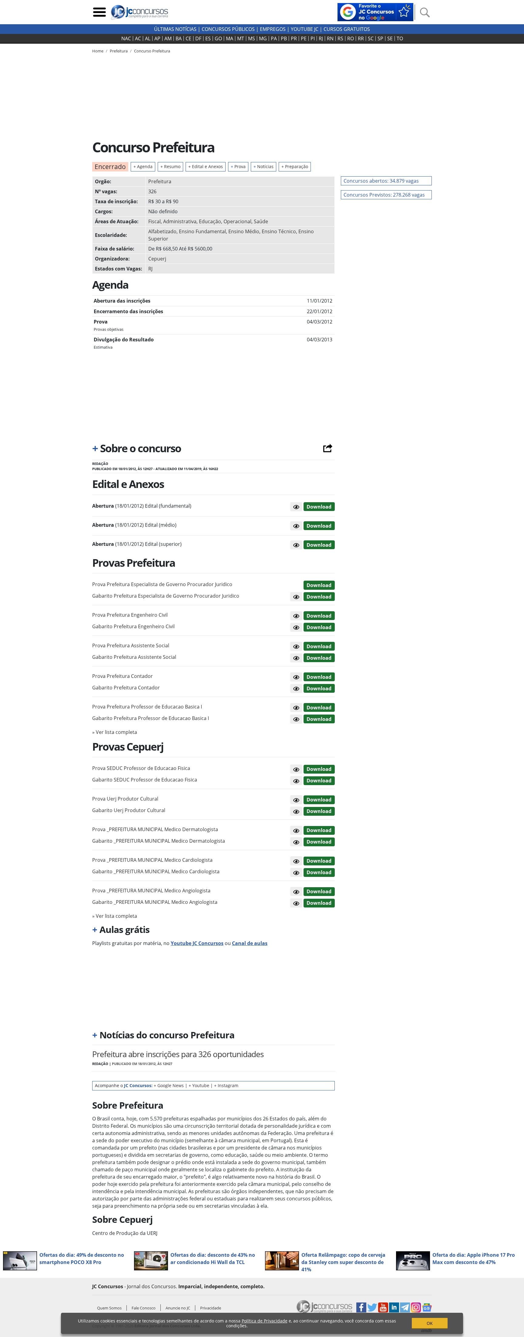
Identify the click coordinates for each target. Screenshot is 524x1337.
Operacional (237, 221)
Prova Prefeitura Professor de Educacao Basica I (147, 706)
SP (380, 38)
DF (198, 38)
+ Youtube (199, 1085)
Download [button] (319, 585)
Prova (238, 166)
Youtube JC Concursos (197, 943)
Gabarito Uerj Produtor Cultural (128, 810)
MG (263, 38)
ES (208, 38)
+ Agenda (143, 166)
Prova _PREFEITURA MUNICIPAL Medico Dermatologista (155, 829)
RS (340, 38)
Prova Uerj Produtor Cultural (125, 798)
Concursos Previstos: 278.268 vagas (384, 194)
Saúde (261, 221)
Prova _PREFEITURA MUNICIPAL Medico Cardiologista (152, 860)
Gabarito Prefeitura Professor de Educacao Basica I (150, 718)
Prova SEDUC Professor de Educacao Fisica (141, 768)
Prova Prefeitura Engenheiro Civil (130, 615)
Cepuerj (157, 258)
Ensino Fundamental (202, 231)
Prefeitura (159, 181)
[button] (296, 506)
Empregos (273, 29)
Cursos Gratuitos (347, 29)
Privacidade (210, 1308)
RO (350, 38)
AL (147, 38)
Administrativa (179, 221)
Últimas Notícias (175, 29)
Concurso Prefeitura (152, 51)
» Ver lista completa (114, 732)
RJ (321, 38)
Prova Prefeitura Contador (122, 676)
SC (371, 38)
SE (390, 38)
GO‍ (218, 38)
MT (240, 38)
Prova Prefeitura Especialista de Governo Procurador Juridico (162, 584)
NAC (126, 38)
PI (313, 38)
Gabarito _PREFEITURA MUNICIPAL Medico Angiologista (154, 902)
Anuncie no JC (178, 1308)
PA (274, 38)
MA (229, 38)
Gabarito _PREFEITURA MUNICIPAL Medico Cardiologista (156, 871)
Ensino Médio (243, 231)
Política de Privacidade (264, 1321)
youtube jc (304, 29)
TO (400, 38)
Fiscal (154, 221)
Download (319, 506)
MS (251, 38)
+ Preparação (294, 166)
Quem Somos (109, 1308)
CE (188, 38)
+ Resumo (170, 166)
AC (138, 38)
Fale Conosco (144, 1308)
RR (361, 38)
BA (179, 38)
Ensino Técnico (279, 231)
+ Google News (169, 1085)
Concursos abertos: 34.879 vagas (381, 180)
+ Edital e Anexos (205, 166)
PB (284, 38)
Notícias (264, 166)
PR (294, 38)
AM (168, 38)
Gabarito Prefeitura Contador (126, 687)
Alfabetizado (162, 231)
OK (430, 1323)
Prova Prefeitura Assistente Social (130, 645)
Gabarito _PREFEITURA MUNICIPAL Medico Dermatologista (158, 841)
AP (157, 38)
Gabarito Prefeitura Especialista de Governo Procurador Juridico (165, 595)
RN (330, 38)
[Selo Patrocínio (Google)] (375, 11)
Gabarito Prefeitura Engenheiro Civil (133, 626)
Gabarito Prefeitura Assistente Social (134, 657)
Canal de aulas (249, 943)
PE (304, 38)
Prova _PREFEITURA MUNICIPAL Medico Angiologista (151, 890)
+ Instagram (226, 1085)
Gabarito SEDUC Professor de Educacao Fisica (144, 779)
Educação (210, 221)
